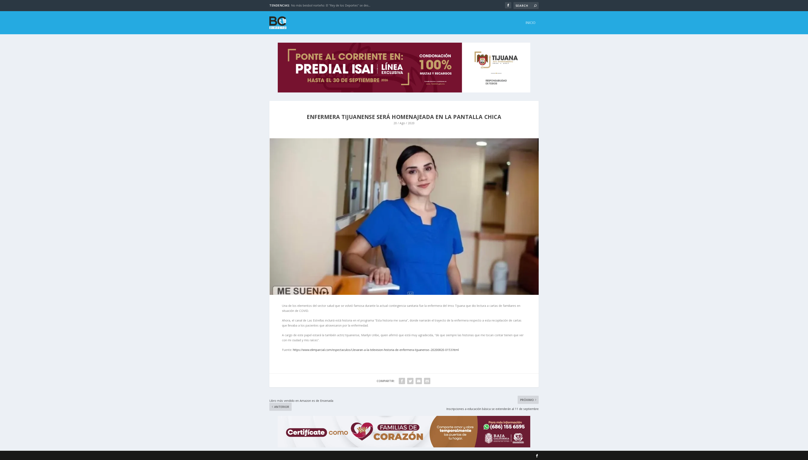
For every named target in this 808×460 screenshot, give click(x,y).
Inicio (531, 23)
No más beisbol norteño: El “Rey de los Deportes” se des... (330, 5)
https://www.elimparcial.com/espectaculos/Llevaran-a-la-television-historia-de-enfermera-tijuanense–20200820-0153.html (376, 350)
